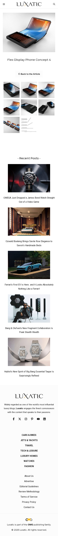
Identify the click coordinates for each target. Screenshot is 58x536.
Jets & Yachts (29, 440)
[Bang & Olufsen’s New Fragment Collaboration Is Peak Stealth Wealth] (29, 309)
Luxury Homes (29, 456)
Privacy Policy (29, 502)
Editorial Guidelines (29, 486)
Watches (29, 461)
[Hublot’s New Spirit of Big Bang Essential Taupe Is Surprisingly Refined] (29, 352)
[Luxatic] (29, 4)
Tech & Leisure (29, 450)
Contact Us (29, 507)
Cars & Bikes (29, 435)
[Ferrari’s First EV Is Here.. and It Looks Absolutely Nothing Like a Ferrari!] (29, 266)
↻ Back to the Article (29, 74)
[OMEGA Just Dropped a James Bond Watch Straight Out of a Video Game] (29, 179)
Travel (29, 445)
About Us (29, 476)
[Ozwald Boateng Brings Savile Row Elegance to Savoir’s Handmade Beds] (29, 222)
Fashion (29, 466)
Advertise (29, 481)
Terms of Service (29, 496)
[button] (54, 4)
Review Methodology (29, 491)
